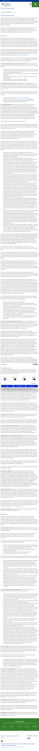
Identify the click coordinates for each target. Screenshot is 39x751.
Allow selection (19, 386)
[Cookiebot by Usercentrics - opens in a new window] (34, 364)
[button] (30, 4)
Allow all (31, 386)
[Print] (15, 12)
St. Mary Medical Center (11, 745)
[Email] (12, 12)
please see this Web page (11, 574)
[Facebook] (6, 12)
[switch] (14, 379)
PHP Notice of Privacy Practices (18, 97)
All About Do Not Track (11, 696)
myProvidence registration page (21, 55)
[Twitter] (8, 12)
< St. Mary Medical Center (5, 0)
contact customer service (18, 59)
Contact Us (3, 745)
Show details (33, 383)
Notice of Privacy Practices (21, 99)
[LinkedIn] (10, 12)
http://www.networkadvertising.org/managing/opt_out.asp (16, 689)
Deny (7, 386)
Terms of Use (9, 715)
